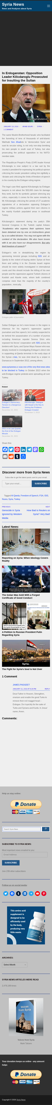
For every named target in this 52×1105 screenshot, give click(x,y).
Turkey (17, 499)
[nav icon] (48, 6)
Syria (39, 126)
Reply (47, 689)
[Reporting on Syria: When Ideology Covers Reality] (26, 542)
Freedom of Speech (29, 496)
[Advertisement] (26, 39)
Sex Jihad (16, 142)
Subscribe (41, 484)
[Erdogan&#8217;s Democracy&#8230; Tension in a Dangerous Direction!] (12, 395)
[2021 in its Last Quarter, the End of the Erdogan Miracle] (12, 421)
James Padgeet (21, 685)
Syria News (13, 4)
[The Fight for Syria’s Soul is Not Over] (26, 653)
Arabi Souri (27, 126)
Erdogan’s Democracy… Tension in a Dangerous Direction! (11, 404)
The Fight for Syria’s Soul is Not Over (22, 669)
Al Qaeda (15, 496)
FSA (41, 496)
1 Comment (8, 129)
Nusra (4, 499)
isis (15, 357)
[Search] (45, 829)
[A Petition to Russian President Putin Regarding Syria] (26, 616)
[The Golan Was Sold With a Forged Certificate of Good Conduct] (26, 579)
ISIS (40, 256)
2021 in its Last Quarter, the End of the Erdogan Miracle (11, 431)
